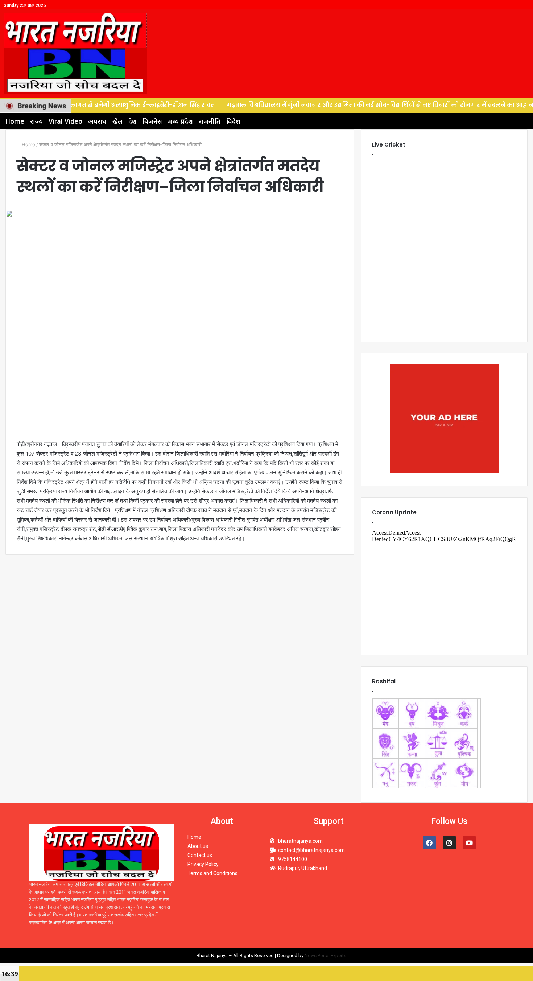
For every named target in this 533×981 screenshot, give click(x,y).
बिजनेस (152, 121)
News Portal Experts (325, 955)
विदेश (233, 121)
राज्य (36, 121)
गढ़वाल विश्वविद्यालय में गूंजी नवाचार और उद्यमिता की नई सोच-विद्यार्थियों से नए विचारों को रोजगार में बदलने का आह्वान (347, 105)
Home (14, 121)
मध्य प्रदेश (180, 121)
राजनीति (209, 121)
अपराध (97, 121)
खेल (117, 121)
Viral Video (65, 121)
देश (132, 121)
